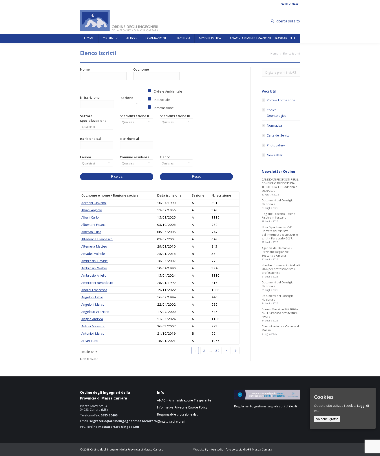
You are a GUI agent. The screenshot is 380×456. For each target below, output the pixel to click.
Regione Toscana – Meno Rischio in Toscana (278, 215)
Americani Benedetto (97, 282)
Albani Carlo (90, 217)
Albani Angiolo (91, 210)
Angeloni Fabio (92, 297)
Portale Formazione (281, 100)
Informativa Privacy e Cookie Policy (182, 407)
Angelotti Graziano (95, 311)
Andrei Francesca (94, 290)
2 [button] (204, 350)
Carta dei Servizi (278, 135)
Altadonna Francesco (97, 239)
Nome (85, 69)
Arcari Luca (89, 340)
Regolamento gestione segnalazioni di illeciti (265, 406)
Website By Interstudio (208, 449)
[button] (98, 146)
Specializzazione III (175, 116)
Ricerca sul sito (288, 21)
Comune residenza (135, 157)
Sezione (127, 97)
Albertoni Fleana (93, 224)
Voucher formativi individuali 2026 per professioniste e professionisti (281, 269)
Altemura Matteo (94, 246)
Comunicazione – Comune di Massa (281, 328)
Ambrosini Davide (94, 261)
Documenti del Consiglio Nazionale (278, 202)
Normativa (274, 125)
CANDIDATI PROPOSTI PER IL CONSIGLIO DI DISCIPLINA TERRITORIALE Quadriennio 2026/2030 (280, 185)
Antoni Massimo (93, 326)
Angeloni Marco (92, 304)
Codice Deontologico (276, 113)
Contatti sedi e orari (171, 421)
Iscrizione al (129, 138)
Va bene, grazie (327, 419)
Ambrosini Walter (94, 268)
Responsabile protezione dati (177, 414)
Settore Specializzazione (93, 118)
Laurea (85, 157)
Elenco (165, 157)
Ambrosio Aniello (93, 275)
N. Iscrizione (90, 97)
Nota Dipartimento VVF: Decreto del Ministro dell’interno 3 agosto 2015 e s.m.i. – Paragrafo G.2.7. (280, 232)
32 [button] (217, 350)
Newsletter (274, 155)
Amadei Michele (93, 253)
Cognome (141, 69)
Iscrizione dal (90, 138)
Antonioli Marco (92, 333)
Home (274, 53)
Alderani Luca (91, 232)
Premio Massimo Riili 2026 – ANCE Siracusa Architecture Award (280, 313)
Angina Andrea (92, 319)
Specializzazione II (134, 116)
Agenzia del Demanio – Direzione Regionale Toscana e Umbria (277, 251)
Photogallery (276, 145)
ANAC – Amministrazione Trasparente (184, 400)
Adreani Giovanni (93, 203)
